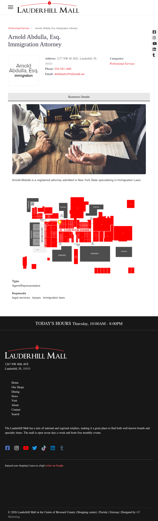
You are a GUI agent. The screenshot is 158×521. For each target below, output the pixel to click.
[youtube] (25, 446)
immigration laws (54, 297)
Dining (16, 392)
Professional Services (18, 28)
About (15, 405)
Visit (14, 400)
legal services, (21, 297)
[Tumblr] (61, 446)
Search (15, 414)
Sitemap (114, 512)
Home (15, 382)
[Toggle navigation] (10, 7)
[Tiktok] (43, 446)
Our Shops (18, 387)
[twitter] (34, 446)
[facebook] (7, 446)
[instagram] (16, 446)
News (15, 396)
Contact (16, 409)
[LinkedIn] (52, 446)
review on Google (54, 465)
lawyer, (37, 297)
